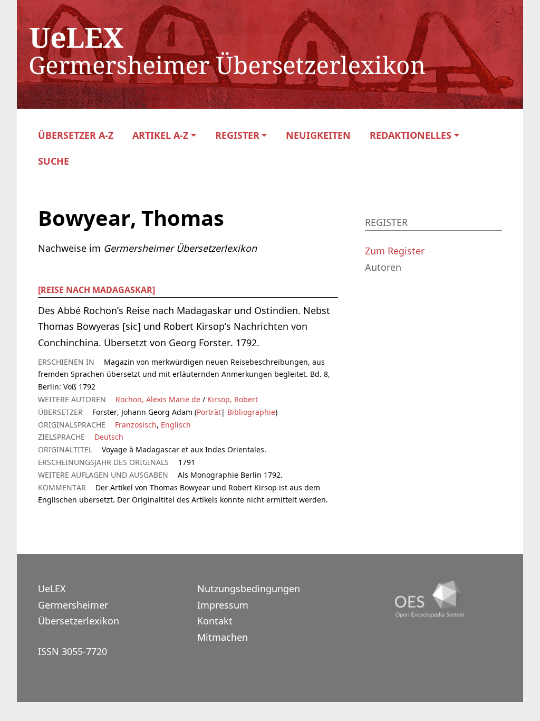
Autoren (383, 267)
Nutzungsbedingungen (248, 588)
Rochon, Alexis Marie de (157, 399)
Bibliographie (250, 412)
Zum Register (395, 250)
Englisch (176, 425)
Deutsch (108, 437)
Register (237, 135)
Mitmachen (222, 637)
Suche (53, 161)
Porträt (209, 412)
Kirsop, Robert (232, 399)
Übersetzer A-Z (75, 135)
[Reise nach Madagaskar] (96, 290)
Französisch (136, 425)
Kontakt (215, 620)
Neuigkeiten (318, 135)
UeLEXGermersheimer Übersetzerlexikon (78, 604)
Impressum (222, 605)
